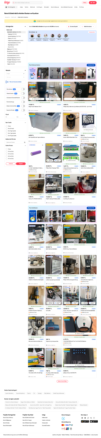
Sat (94, 2)
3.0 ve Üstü (11, 151)
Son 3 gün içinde (12, 131)
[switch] (23, 89)
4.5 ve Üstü (11, 158)
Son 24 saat (11, 128)
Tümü (9, 126)
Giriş (84, 2)
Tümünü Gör (92, 32)
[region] (62, 37)
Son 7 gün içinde (12, 133)
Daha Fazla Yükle (62, 381)
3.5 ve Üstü (11, 154)
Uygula (21, 163)
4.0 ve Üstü (11, 156)
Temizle (11, 163)
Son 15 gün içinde (12, 135)
